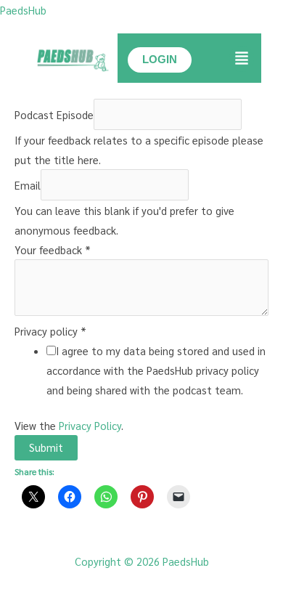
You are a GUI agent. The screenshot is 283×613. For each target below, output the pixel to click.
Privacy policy (50, 331)
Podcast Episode (54, 114)
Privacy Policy (90, 425)
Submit (46, 447)
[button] (241, 59)
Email (28, 185)
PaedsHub (23, 10)
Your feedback (53, 249)
